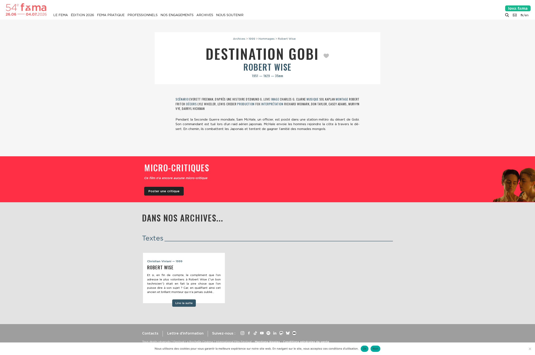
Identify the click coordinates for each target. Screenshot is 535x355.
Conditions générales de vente (306, 341)
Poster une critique (164, 191)
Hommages (267, 38)
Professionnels (142, 15)
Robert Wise (287, 38)
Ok (365, 348)
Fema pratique (111, 15)
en (527, 15)
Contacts (150, 333)
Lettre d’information (185, 333)
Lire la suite (184, 303)
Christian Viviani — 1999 (164, 261)
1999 (252, 38)
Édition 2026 (82, 15)
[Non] (530, 349)
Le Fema (60, 15)
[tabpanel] (184, 278)
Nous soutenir (229, 15)
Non (375, 348)
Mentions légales (267, 341)
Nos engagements (177, 15)
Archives (204, 15)
